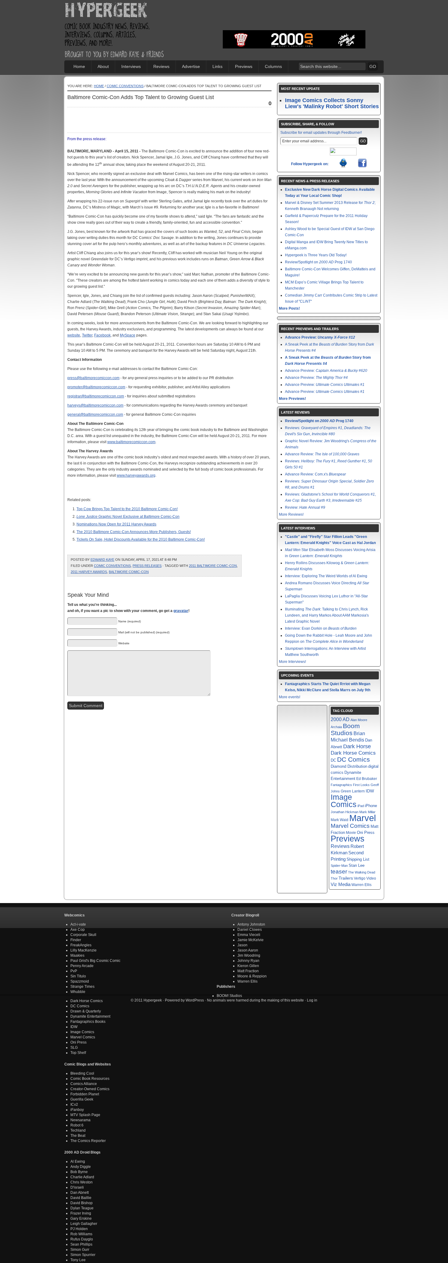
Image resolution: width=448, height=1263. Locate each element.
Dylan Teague (82, 1208)
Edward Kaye (102, 559)
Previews (243, 66)
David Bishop (81, 1203)
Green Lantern (353, 791)
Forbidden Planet (84, 1094)
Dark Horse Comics (353, 753)
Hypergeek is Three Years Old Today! (316, 255)
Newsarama (80, 1120)
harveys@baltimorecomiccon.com (95, 405)
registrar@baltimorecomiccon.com (95, 396)
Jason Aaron (247, 950)
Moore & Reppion (252, 976)
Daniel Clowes (249, 929)
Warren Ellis (361, 885)
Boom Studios (345, 729)
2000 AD (340, 719)
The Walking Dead (361, 872)
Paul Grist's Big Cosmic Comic (95, 961)
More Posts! (289, 308)
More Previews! (292, 399)
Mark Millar (367, 812)
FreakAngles (80, 945)
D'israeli (77, 1187)
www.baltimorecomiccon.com (131, 442)
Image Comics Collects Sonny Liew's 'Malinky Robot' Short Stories (332, 103)
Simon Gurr (79, 1249)
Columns (273, 66)
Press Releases (147, 565)
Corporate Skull (83, 935)
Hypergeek (114, 11)
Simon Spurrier (82, 1255)
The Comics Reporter (88, 1141)
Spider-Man (339, 865)
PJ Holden (79, 1229)
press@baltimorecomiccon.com (93, 378)
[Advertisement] (294, 20)
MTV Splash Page (85, 1115)
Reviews (161, 66)
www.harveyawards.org (136, 475)
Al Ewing (77, 1161)
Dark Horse (357, 746)
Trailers (346, 878)
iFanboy (77, 1110)
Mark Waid (339, 820)
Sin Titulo (78, 976)
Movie (351, 832)
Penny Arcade (82, 966)
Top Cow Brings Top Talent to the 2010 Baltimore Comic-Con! (127, 509)
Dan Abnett (79, 1192)
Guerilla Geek (81, 1099)
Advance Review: (322, 454)
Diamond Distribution (349, 766)
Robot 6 (77, 1125)
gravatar (180, 611)
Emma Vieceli (248, 935)
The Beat (77, 1135)
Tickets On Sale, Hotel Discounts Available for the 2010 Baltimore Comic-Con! (140, 539)
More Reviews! (291, 514)
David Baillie (80, 1198)
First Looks (361, 785)
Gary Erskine (81, 1218)
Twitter (87, 335)
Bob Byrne (79, 1172)
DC (333, 760)
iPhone (371, 805)
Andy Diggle (80, 1167)
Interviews (131, 66)
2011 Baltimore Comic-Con (213, 565)
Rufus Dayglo (81, 1239)
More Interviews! (292, 662)
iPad (360, 806)
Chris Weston (81, 1182)
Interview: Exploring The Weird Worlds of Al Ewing (326, 576)
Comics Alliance (83, 1084)
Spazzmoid (79, 981)
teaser (339, 871)
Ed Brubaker (366, 779)
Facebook (102, 335)
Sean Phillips (81, 1244)
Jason (242, 945)
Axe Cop (77, 929)
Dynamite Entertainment (90, 1016)
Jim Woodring (248, 955)
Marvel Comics (350, 826)
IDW (370, 790)
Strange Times (82, 986)
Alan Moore (358, 720)
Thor (334, 878)
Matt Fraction (248, 971)
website (73, 335)
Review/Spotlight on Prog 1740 (318, 262)
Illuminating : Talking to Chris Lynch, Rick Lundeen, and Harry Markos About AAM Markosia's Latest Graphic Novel (327, 615)
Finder (75, 940)
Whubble (77, 992)
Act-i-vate (78, 924)
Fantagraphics (341, 785)
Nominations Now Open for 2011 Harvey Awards (116, 524)
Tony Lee (78, 1260)
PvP (73, 971)
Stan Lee (356, 865)
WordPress (195, 1000)
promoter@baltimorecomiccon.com (96, 387)
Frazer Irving (80, 1213)
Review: (305, 507)
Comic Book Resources (89, 1078)
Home (79, 66)
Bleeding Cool (82, 1073)
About (103, 66)
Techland (78, 1130)
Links (217, 66)
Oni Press (366, 832)
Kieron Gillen (248, 966)
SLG (74, 1047)
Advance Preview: (320, 337)
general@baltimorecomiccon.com (95, 414)
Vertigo (359, 878)
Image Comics (344, 801)
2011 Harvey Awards (89, 572)
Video (371, 878)
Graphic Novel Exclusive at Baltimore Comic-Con (128, 516)
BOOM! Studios (229, 996)
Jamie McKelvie (250, 940)
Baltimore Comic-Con (129, 572)
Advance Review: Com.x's (315, 474)
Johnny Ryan (248, 961)
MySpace (127, 335)
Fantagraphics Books (87, 1021)
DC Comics (353, 759)
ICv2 (74, 1104)
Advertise (191, 66)
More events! (289, 697)
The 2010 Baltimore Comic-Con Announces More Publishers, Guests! (133, 532)
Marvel (362, 818)
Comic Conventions (125, 86)
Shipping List (358, 859)
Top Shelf (78, 1053)
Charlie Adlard (82, 1177)
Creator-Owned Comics (89, 1089)
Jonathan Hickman (344, 812)
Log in (312, 1000)
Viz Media (340, 884)
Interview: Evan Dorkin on (321, 628)
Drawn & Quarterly (85, 1011)
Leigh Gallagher (83, 1224)
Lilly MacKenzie (83, 950)
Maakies (77, 955)
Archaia (336, 727)
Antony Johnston (251, 924)
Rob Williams (81, 1234)
